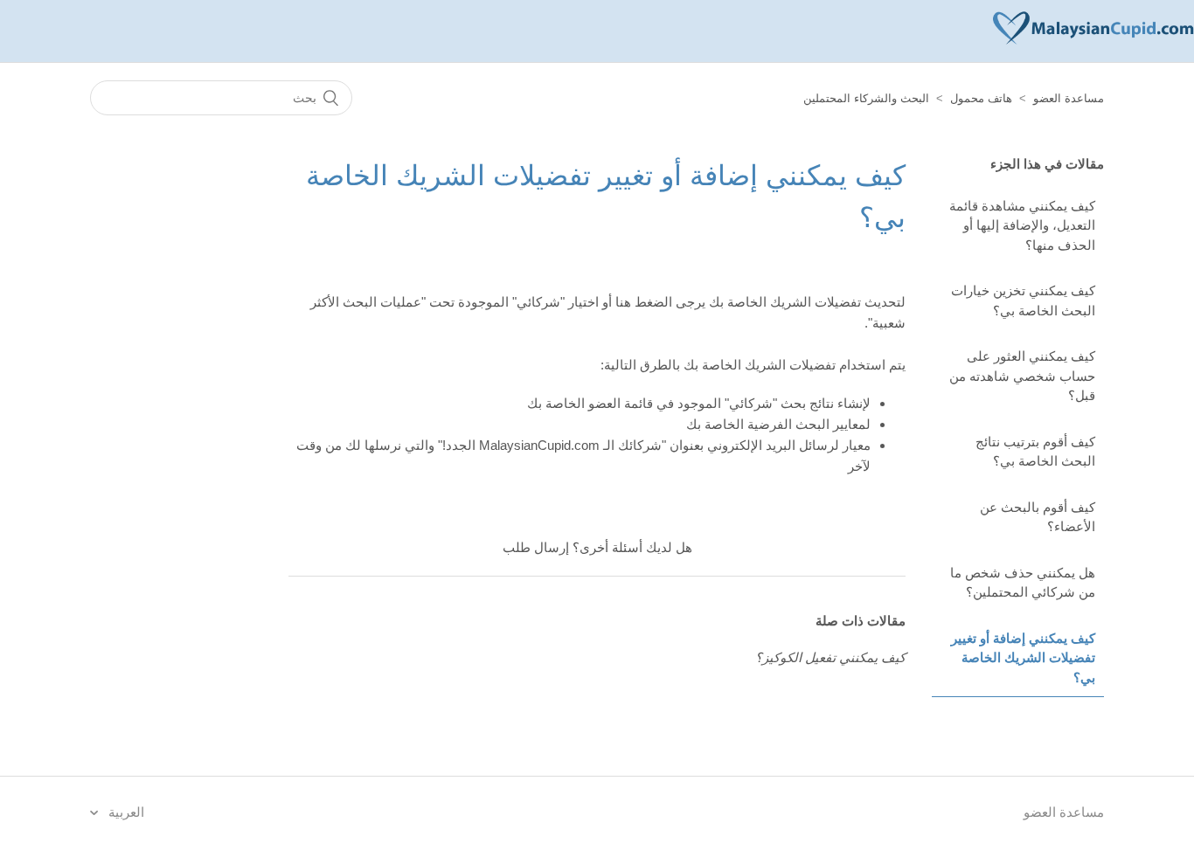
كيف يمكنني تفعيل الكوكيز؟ (830, 657)
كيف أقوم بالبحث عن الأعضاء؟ (1037, 517)
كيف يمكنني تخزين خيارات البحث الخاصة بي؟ (1023, 300)
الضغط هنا (643, 301)
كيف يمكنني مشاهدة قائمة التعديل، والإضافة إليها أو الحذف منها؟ (1022, 225)
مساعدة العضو (1068, 98)
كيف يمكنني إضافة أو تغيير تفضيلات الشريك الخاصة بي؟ (1023, 658)
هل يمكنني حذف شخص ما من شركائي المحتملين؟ (1022, 582)
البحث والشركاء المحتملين (866, 98)
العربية (124, 812)
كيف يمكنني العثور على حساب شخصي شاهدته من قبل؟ (1022, 376)
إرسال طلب (536, 547)
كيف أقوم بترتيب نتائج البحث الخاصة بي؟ (1035, 451)
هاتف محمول (981, 98)
